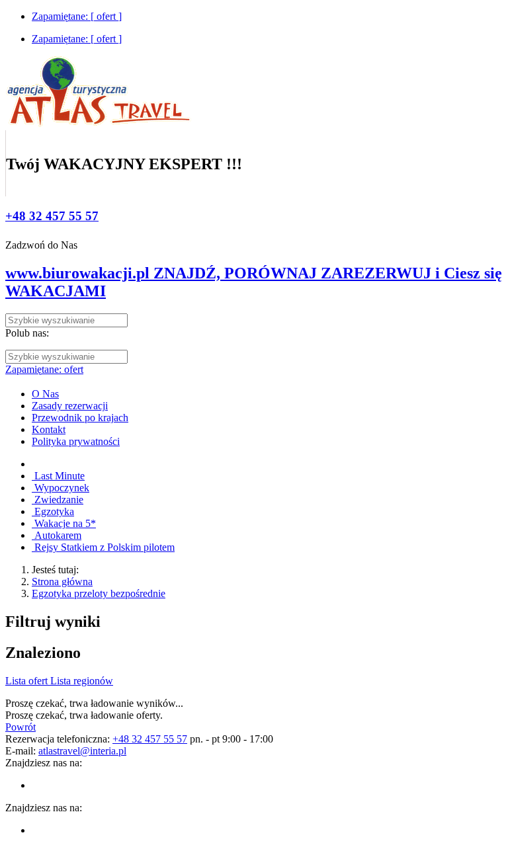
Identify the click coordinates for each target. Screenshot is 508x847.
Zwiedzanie (57, 499)
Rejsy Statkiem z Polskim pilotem (103, 547)
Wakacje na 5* (64, 523)
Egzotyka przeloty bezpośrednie (98, 593)
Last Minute (58, 475)
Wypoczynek (60, 487)
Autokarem (56, 535)
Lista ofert (27, 680)
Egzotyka (53, 511)
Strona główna (62, 581)
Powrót (20, 727)
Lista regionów (81, 680)
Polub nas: (27, 333)
